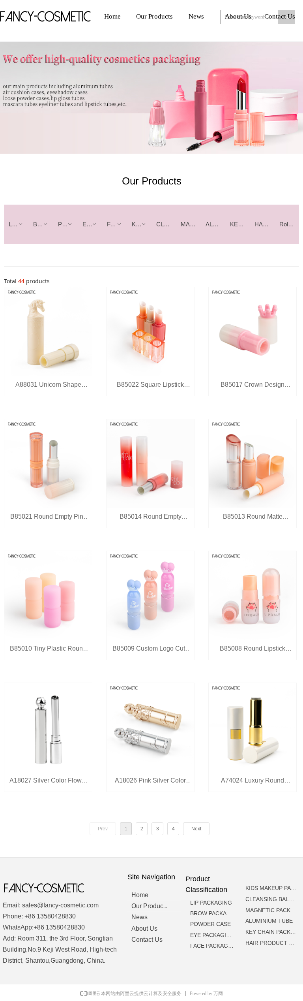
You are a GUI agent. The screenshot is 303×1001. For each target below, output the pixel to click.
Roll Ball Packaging (289, 224)
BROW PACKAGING (43, 224)
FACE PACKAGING (117, 224)
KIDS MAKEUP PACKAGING (142, 224)
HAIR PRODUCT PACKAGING (264, 224)
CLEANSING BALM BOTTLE (166, 224)
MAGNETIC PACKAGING (190, 224)
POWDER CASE (68, 224)
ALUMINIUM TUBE (215, 224)
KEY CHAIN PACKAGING (240, 224)
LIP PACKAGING (18, 224)
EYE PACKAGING (92, 224)
